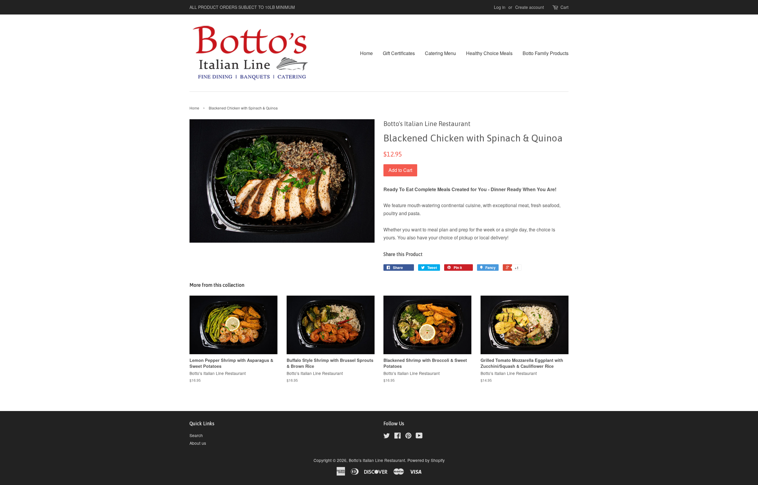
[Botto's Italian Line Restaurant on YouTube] (419, 436)
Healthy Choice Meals (489, 53)
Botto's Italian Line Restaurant (377, 460)
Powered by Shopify (426, 460)
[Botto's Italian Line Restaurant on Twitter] (386, 436)
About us (198, 443)
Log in (499, 7)
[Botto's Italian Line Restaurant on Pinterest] (408, 436)
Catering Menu (440, 53)
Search (196, 435)
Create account (529, 7)
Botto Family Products (545, 53)
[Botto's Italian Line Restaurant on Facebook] (397, 436)
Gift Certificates (399, 53)
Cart (564, 7)
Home (366, 53)
